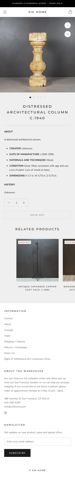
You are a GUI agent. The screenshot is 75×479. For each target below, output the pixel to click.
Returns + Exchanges (15, 347)
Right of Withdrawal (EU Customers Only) (27, 359)
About (7, 324)
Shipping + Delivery (14, 341)
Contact (8, 318)
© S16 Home (37, 470)
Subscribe (17, 453)
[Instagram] (5, 413)
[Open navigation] (5, 12)
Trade (7, 335)
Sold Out (37, 215)
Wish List (9, 353)
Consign (8, 330)
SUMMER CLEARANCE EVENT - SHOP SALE (37, 3)
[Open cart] (70, 12)
